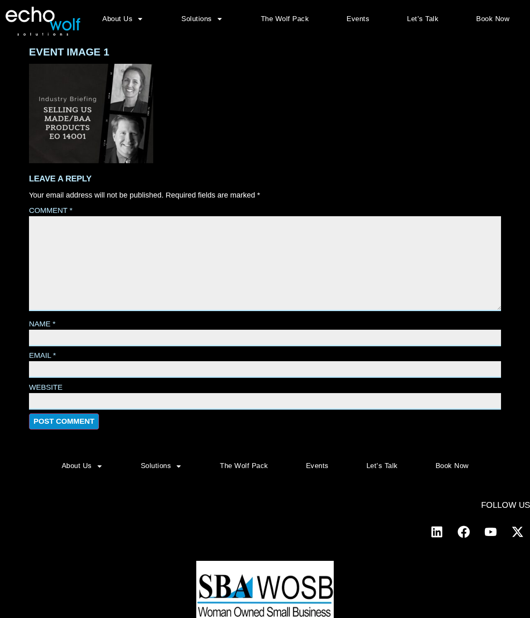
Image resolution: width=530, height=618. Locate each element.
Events (358, 19)
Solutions (196, 19)
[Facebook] (463, 531)
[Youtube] (490, 531)
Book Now (492, 19)
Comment (50, 210)
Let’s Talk (422, 19)
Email (42, 355)
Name (42, 324)
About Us (117, 19)
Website (46, 387)
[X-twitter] (517, 531)
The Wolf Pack (285, 19)
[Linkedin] (436, 531)
